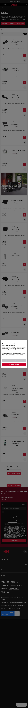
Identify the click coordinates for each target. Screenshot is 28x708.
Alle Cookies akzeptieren (14, 364)
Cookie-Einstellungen (13, 360)
